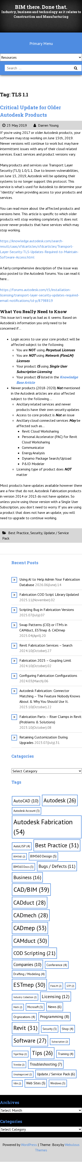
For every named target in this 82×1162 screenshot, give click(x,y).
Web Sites (35, 1083)
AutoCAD (25, 800)
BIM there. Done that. (41, 7)
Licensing (55, 996)
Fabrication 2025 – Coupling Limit (45, 660)
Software (29, 1040)
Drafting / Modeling (29, 974)
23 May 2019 (17, 125)
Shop (67, 1029)
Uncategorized (22, 1074)
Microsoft (35, 1007)
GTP (70, 985)
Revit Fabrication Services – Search (45, 645)
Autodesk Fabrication (43, 826)
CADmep (29, 928)
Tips (42, 1053)
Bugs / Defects (56, 866)
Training (65, 1054)
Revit (25, 1028)
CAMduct (30, 940)
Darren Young (48, 125)
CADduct (29, 902)
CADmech (30, 915)
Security (36, 533)
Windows (57, 1083)
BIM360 (19, 856)
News (55, 1006)
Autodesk (60, 800)
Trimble (19, 1064)
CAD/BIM (31, 889)
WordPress (29, 1144)
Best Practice (18, 533)
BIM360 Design (43, 856)
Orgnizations (24, 1017)
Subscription (59, 1041)
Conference (56, 965)
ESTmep (29, 984)
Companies (27, 964)
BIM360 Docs (23, 867)
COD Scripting (34, 953)
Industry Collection (25, 997)
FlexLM (56, 985)
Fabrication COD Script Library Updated (49, 594)
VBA (17, 1083)
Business (27, 877)
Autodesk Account (26, 811)
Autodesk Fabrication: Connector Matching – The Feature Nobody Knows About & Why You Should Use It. (49, 696)
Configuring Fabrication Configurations (48, 675)
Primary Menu (41, 43)
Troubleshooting (46, 1064)
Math (17, 1007)
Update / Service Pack (56, 1074)
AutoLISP (21, 846)
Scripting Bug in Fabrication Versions (46, 609)
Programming (54, 1016)
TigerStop (20, 1054)
